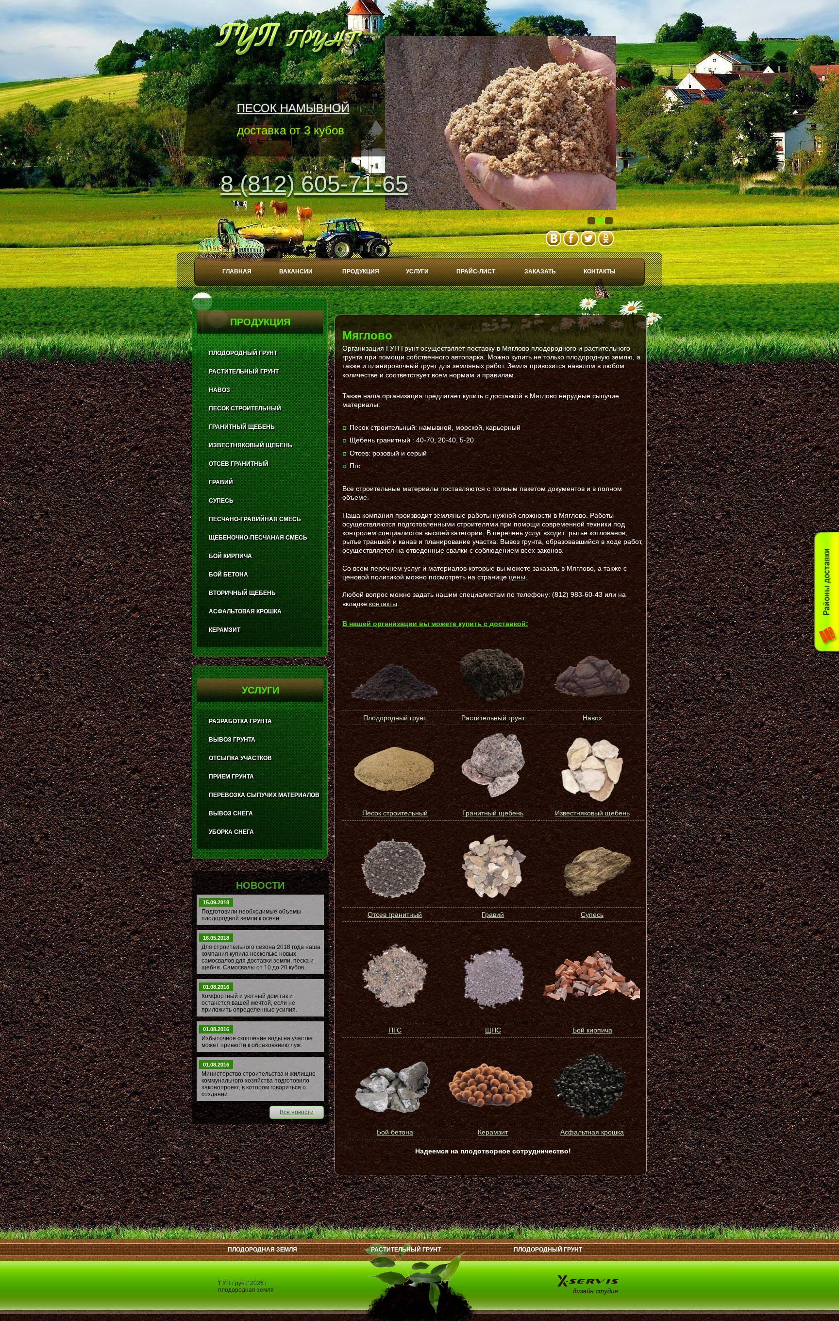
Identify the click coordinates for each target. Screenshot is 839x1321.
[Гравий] (492, 868)
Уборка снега (231, 832)
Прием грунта (231, 776)
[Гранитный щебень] (493, 796)
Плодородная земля (262, 1249)
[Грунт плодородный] (393, 704)
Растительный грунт (493, 718)
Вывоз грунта (232, 739)
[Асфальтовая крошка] (591, 1085)
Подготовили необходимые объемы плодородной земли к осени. (251, 915)
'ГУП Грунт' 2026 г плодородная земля (246, 1286)
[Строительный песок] (394, 770)
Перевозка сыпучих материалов (264, 795)
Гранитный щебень (492, 813)
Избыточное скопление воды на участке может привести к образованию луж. (257, 1042)
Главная (237, 271)
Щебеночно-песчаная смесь (258, 537)
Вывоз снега (231, 813)
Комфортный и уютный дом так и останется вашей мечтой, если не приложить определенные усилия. (249, 1003)
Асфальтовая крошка (245, 611)
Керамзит (493, 1132)
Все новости (297, 1112)
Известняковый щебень (592, 813)
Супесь (592, 914)
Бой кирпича (592, 1030)
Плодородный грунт (394, 718)
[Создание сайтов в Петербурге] (588, 1284)
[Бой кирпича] (591, 977)
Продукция (360, 271)
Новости (260, 885)
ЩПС (493, 1030)
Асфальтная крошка (592, 1132)
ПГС (395, 1030)
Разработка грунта (240, 721)
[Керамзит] (492, 1085)
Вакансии (296, 271)
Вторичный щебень (242, 593)
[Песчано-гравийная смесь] (394, 976)
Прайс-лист (475, 271)
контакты (383, 604)
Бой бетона (395, 1132)
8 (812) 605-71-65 (314, 184)
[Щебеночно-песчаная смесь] (492, 977)
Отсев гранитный (395, 914)
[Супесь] (591, 868)
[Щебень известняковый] (591, 769)
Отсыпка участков (240, 758)
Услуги (417, 271)
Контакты (600, 271)
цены (517, 577)
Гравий (493, 914)
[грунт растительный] (492, 699)
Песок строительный (395, 813)
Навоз (592, 718)
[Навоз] (592, 700)
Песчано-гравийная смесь (255, 519)
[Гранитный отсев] (394, 868)
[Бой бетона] (394, 1085)
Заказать (540, 271)
